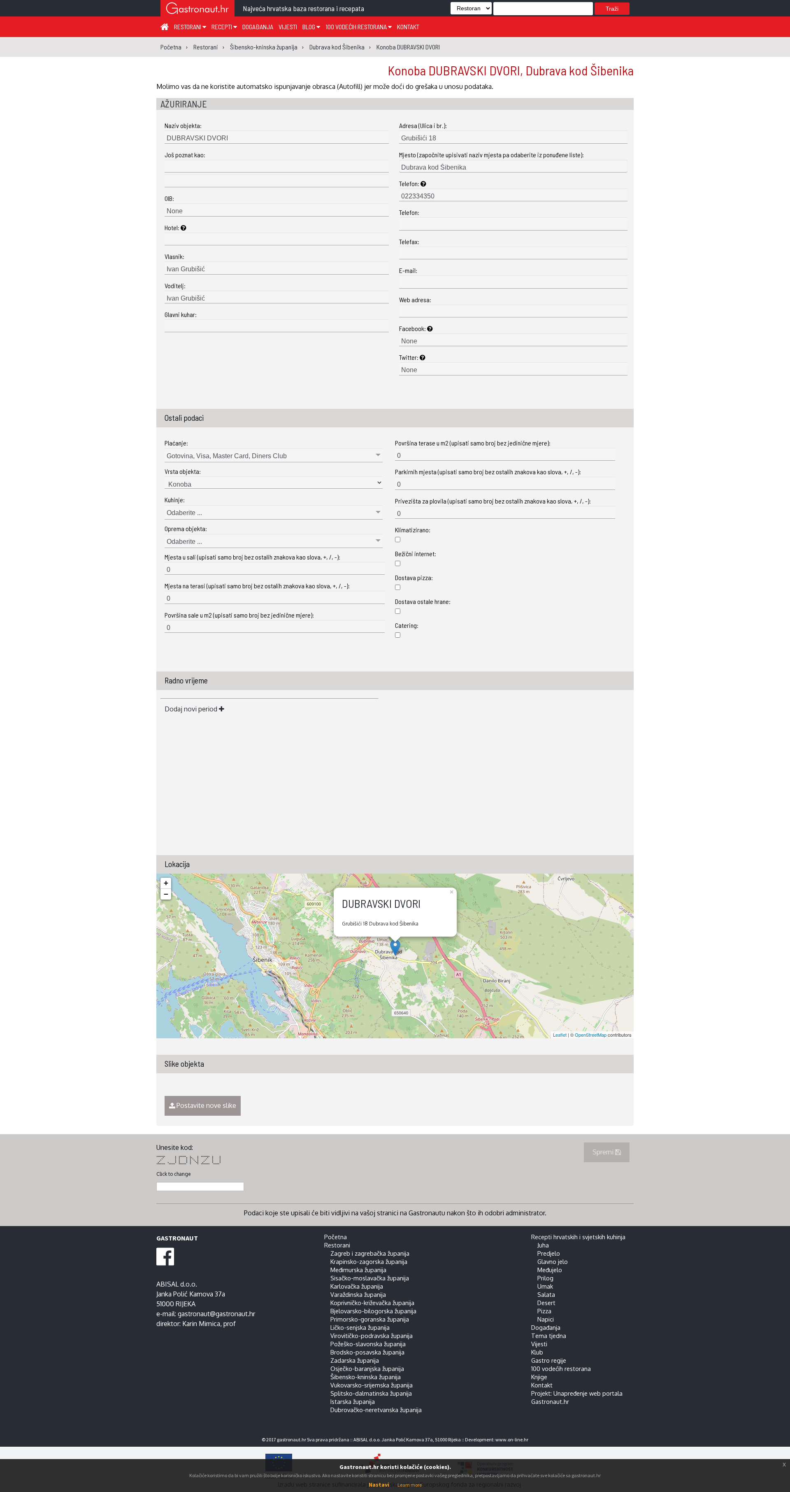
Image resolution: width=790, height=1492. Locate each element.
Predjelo (548, 1253)
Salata (546, 1294)
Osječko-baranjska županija (367, 1368)
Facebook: (413, 328)
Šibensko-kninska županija (365, 1376)
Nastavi (379, 1484)
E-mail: (408, 270)
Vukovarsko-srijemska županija (371, 1385)
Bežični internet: (415, 553)
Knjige (539, 1376)
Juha (543, 1245)
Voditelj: (175, 285)
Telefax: (409, 241)
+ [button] (166, 883)
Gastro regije (548, 1360)
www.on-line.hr (511, 1439)
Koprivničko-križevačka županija (372, 1302)
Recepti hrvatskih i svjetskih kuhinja (578, 1236)
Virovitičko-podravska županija (371, 1335)
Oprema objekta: (186, 528)
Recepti (222, 26)
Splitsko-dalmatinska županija (371, 1393)
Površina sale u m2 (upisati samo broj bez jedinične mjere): (239, 615)
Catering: (406, 625)
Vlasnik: (174, 256)
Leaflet (560, 1034)
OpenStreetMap (590, 1034)
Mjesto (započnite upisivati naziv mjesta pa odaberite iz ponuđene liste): (491, 155)
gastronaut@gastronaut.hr (216, 1314)
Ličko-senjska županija (360, 1327)
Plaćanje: (176, 443)
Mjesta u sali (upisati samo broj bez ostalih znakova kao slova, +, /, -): (252, 557)
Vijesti (288, 26)
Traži (612, 8)
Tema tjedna (548, 1335)
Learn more (409, 1485)
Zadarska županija (354, 1360)
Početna (335, 1236)
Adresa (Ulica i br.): (423, 125)
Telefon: (410, 183)
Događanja (257, 26)
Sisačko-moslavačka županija (369, 1278)
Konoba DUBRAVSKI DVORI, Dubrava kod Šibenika (511, 70)
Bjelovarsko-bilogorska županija (373, 1311)
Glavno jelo (552, 1261)
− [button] (166, 894)
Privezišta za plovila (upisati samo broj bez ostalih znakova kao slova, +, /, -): (493, 501)
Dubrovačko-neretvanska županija (376, 1409)
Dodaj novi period (192, 709)
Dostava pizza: (414, 577)
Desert (546, 1302)
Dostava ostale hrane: (423, 601)
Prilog (545, 1278)
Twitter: (409, 357)
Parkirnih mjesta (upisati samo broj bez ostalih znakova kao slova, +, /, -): (488, 472)
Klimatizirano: (412, 530)
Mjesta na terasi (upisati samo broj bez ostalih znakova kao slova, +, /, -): (257, 586)
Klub (537, 1352)
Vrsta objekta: (183, 471)
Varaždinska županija (358, 1294)
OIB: (169, 198)
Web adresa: (415, 299)
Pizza (544, 1311)
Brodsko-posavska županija (367, 1352)
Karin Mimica (201, 1323)
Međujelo (549, 1269)
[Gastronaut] (197, 9)
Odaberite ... (184, 512)
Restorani (188, 26)
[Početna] (164, 26)
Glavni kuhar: (181, 314)
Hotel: (173, 227)
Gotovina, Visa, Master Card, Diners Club (227, 455)
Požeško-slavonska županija (368, 1343)
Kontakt (408, 26)
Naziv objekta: (183, 125)
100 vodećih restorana (356, 26)
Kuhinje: (175, 500)
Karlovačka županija (356, 1286)
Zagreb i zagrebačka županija (369, 1253)
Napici (545, 1319)
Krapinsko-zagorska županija (368, 1261)
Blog (309, 26)
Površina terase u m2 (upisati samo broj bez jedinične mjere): (473, 443)
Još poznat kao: (185, 155)
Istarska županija (352, 1401)
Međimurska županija (358, 1269)
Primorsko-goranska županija (369, 1319)
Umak (545, 1286)
